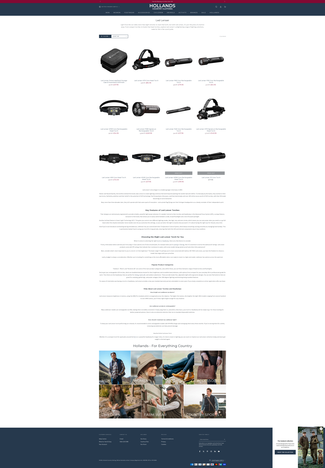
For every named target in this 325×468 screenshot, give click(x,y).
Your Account (103, 444)
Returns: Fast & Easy (105, 442)
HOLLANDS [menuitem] (214, 12)
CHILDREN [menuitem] (158, 12)
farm (135, 337)
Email (121, 439)
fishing (182, 245)
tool (207, 223)
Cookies (163, 444)
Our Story (143, 439)
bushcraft (142, 275)
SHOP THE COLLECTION (285, 452)
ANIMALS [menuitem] (171, 12)
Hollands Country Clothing (109, 460)
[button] (216, 7)
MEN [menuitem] (108, 12)
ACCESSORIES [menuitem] (144, 12)
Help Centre (102, 439)
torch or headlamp (163, 241)
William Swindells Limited (123, 460)
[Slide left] (100, 1)
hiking (137, 275)
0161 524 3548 (124, 442)
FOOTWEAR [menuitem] (129, 12)
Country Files (144, 442)
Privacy (163, 442)
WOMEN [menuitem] (117, 12)
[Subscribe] (225, 439)
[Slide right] (224, 1)
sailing (176, 245)
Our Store (143, 444)
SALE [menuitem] (204, 12)
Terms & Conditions (167, 439)
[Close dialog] (321, 428)
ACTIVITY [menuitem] (183, 12)
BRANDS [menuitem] (194, 12)
